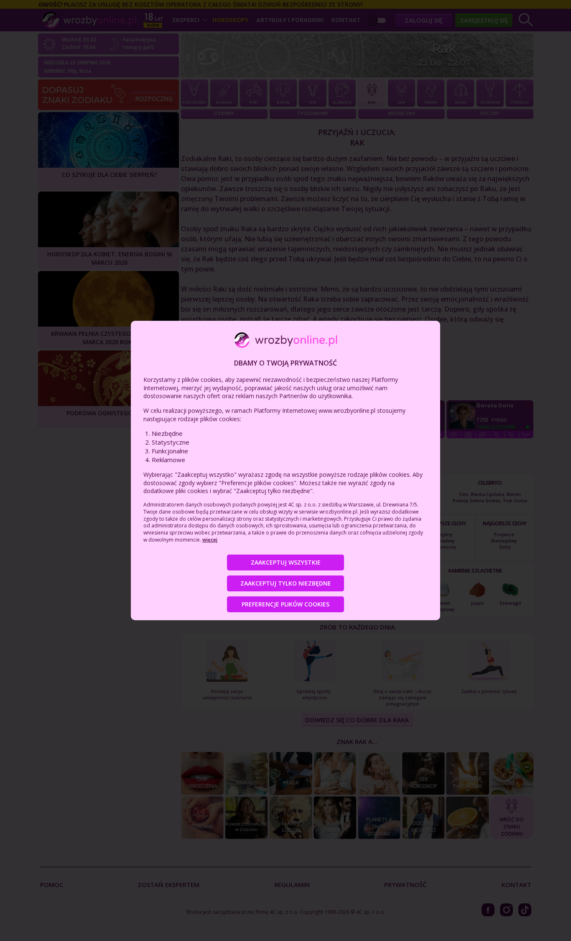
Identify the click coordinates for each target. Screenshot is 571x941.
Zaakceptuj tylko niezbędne (285, 583)
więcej (209, 539)
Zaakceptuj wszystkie (286, 562)
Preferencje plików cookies (285, 604)
